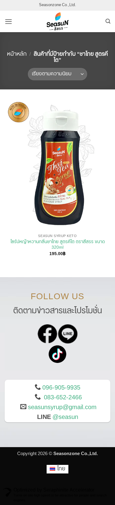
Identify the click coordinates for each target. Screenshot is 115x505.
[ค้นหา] (107, 21)
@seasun (65, 417)
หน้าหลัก (17, 54)
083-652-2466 (63, 397)
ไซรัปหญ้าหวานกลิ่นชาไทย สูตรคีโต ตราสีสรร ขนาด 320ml (57, 245)
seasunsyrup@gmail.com (62, 407)
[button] (9, 21)
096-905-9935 (61, 388)
